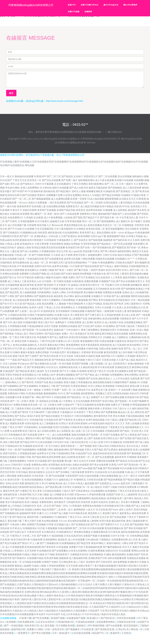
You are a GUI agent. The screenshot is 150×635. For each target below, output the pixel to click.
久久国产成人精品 (125, 360)
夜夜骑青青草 (24, 206)
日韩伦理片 (17, 464)
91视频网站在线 (28, 232)
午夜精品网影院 (35, 326)
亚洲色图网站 (50, 539)
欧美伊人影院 (36, 307)
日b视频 (107, 337)
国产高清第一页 (94, 434)
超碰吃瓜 (32, 345)
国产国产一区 (26, 236)
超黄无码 (125, 483)
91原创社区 (31, 378)
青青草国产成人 (88, 232)
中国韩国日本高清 (9, 236)
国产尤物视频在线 (9, 513)
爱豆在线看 (97, 352)
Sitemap (91, 142)
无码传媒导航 (36, 420)
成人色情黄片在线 (114, 322)
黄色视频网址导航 (89, 341)
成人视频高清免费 (14, 423)
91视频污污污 (51, 479)
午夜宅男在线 (140, 352)
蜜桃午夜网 (94, 408)
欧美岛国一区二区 (37, 404)
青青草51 (89, 472)
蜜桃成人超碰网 (23, 566)
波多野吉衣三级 (99, 390)
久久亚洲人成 (119, 307)
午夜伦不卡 (16, 210)
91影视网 (5, 210)
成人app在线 (75, 251)
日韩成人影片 (22, 333)
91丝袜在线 (101, 472)
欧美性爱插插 (20, 240)
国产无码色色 (63, 386)
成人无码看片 (17, 378)
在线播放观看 (49, 408)
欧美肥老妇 (54, 464)
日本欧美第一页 (40, 476)
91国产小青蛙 (7, 296)
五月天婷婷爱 (52, 371)
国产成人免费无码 (59, 337)
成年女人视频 (79, 191)
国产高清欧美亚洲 (105, 629)
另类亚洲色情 (56, 244)
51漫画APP (68, 404)
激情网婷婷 (79, 509)
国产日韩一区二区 (139, 270)
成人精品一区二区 (39, 262)
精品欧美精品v (99, 498)
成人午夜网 (67, 255)
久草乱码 (120, 629)
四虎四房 (85, 502)
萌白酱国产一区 (38, 214)
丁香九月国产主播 (31, 521)
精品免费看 (48, 303)
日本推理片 (80, 412)
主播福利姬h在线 (137, 337)
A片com (63, 521)
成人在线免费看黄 (61, 434)
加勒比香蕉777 (86, 566)
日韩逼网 (31, 225)
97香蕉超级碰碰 (138, 404)
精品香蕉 (58, 296)
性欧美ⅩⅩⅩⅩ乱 (122, 206)
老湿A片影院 (33, 416)
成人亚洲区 (88, 322)
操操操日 (81, 625)
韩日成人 (17, 468)
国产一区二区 (111, 184)
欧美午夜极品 (107, 206)
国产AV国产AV (20, 191)
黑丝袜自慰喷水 (37, 472)
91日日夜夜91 (42, 221)
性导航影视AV (122, 300)
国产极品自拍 (17, 509)
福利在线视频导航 (130, 532)
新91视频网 (141, 262)
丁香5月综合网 (47, 341)
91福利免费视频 (96, 550)
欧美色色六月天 (139, 206)
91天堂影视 (102, 509)
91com (8, 438)
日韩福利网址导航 (65, 453)
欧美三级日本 (30, 431)
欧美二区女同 (44, 506)
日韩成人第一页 (23, 255)
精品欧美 (62, 539)
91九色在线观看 (116, 472)
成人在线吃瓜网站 (46, 431)
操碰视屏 (107, 240)
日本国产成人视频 (58, 513)
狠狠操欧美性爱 (43, 360)
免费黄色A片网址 (89, 214)
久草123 (43, 483)
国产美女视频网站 (28, 386)
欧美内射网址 (134, 345)
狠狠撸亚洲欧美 (94, 191)
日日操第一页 (49, 281)
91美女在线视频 (8, 259)
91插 (127, 472)
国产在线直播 (30, 434)
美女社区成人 (133, 446)
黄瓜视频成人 (74, 352)
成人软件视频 (125, 352)
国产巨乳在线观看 (123, 244)
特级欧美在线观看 (105, 259)
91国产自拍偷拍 (28, 195)
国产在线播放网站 (34, 318)
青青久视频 (69, 382)
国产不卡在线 (15, 229)
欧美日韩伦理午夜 (20, 539)
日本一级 (12, 449)
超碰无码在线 (100, 453)
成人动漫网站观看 (60, 199)
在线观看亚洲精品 (133, 322)
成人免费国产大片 (95, 397)
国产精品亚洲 (23, 371)
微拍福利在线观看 (24, 176)
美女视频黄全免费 (123, 371)
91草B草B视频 (88, 244)
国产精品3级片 (63, 191)
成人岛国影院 (64, 431)
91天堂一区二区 (40, 468)
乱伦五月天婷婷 (87, 461)
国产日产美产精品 (85, 375)
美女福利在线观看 (77, 521)
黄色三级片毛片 (46, 322)
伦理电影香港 (44, 378)
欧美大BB (115, 289)
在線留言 (88, 12)
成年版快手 (60, 502)
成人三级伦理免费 (132, 187)
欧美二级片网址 (125, 498)
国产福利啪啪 (128, 289)
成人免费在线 (30, 348)
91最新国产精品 (93, 311)
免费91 (72, 277)
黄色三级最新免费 (135, 521)
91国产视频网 (139, 401)
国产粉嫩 (97, 468)
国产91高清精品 (75, 202)
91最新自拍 (120, 341)
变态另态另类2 (7, 472)
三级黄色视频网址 (17, 461)
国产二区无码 (80, 528)
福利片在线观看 (60, 187)
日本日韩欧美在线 (78, 513)
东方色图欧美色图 (65, 625)
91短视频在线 (44, 550)
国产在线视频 (73, 393)
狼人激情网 (93, 521)
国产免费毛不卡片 (109, 524)
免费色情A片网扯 (17, 393)
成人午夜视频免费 (14, 547)
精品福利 (27, 468)
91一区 (86, 487)
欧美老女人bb (34, 281)
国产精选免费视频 (113, 479)
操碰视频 (88, 289)
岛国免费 (135, 378)
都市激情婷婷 (134, 311)
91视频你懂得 (30, 322)
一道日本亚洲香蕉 (56, 202)
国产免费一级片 (69, 180)
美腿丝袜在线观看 (105, 461)
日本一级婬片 (126, 184)
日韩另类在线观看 (126, 618)
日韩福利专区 (29, 506)
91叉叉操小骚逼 (40, 494)
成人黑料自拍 (137, 412)
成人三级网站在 (120, 337)
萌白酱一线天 (71, 461)
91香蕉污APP (116, 464)
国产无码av (21, 416)
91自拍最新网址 (70, 232)
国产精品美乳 (12, 292)
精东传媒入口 (44, 225)
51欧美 (21, 259)
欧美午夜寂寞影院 (90, 345)
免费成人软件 (49, 375)
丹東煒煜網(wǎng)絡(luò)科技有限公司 (30, 5)
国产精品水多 (19, 517)
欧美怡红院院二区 (95, 229)
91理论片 (63, 423)
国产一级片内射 (8, 206)
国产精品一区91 (60, 506)
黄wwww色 (57, 225)
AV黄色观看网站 (106, 262)
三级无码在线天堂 (78, 442)
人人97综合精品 (121, 378)
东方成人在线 (128, 315)
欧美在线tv (66, 464)
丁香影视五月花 (116, 427)
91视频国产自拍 (107, 281)
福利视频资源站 (86, 180)
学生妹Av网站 (12, 187)
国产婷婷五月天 (20, 420)
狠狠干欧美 (18, 356)
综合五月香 (62, 251)
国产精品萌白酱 (53, 487)
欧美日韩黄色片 (141, 468)
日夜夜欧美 (125, 318)
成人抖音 (133, 539)
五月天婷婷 (30, 550)
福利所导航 (33, 517)
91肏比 (6, 498)
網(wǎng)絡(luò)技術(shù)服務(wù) (62, 138)
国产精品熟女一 (105, 244)
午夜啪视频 (51, 528)
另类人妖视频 (132, 423)
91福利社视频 (93, 356)
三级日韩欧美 (52, 412)
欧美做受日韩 (73, 247)
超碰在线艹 (60, 330)
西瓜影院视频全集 (114, 528)
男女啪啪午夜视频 (92, 292)
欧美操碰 (112, 498)
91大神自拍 (46, 187)
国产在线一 (86, 247)
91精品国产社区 (84, 453)
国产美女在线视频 (125, 281)
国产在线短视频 (118, 517)
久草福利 (28, 217)
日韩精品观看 (77, 311)
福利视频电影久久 (134, 427)
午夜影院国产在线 (74, 476)
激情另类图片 (130, 277)
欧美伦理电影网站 (77, 262)
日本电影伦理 (51, 420)
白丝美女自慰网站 (78, 550)
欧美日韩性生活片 (110, 438)
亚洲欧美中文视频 (136, 562)
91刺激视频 (104, 536)
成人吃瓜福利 (54, 273)
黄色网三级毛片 (111, 513)
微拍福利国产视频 (107, 214)
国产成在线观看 (55, 461)
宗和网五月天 (95, 337)
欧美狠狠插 (109, 386)
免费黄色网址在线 (138, 333)
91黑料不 (5, 509)
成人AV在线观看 (76, 539)
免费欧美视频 (20, 404)
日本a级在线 (91, 539)
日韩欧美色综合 (117, 446)
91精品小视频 (39, 566)
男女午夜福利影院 (14, 502)
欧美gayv (129, 232)
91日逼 (41, 528)
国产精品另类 (83, 543)
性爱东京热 (30, 337)
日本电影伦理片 (58, 352)
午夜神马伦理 (34, 532)
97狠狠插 (132, 457)
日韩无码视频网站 (83, 416)
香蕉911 (41, 195)
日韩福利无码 (73, 502)
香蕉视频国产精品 (61, 438)
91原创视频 (108, 506)
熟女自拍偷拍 (56, 382)
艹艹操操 (92, 262)
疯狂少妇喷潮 (68, 457)
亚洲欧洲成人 (41, 236)
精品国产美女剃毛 (137, 210)
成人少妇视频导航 (139, 292)
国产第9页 (23, 412)
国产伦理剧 (126, 438)
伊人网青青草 (77, 315)
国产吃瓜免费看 (41, 618)
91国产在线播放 (111, 434)
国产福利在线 (120, 240)
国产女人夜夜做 (128, 434)
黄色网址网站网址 (54, 498)
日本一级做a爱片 (61, 633)
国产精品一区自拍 (129, 431)
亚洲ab (125, 292)
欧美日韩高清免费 (117, 453)
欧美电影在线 (63, 408)
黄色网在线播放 (82, 532)
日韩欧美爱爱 (74, 322)
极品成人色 (124, 412)
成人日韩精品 (15, 506)
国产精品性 (67, 176)
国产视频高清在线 (43, 296)
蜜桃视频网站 (51, 393)
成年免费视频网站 (14, 318)
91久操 (18, 303)
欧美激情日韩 (132, 397)
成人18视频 (56, 494)
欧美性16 (99, 322)
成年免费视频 (120, 562)
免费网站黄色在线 (68, 367)
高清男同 (90, 562)
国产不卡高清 (64, 348)
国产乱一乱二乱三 (133, 348)
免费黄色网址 (46, 502)
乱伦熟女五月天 (127, 199)
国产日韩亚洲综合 (80, 491)
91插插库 (126, 195)
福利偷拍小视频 (140, 176)
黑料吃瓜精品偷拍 (140, 296)
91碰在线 (15, 214)
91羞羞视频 (82, 300)
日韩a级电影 (56, 468)
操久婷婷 (18, 322)
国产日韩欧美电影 (41, 255)
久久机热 (55, 255)
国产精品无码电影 (111, 195)
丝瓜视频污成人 (62, 524)
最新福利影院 (126, 449)
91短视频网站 (97, 491)
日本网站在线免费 (9, 273)
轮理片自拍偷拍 (61, 427)
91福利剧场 (77, 281)
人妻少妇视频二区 (98, 363)
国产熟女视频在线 (39, 363)
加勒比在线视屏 (81, 464)
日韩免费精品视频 (139, 536)
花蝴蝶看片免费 (54, 195)
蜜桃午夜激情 (28, 352)
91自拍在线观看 (141, 202)
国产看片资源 (81, 270)
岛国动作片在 (83, 390)
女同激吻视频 (12, 285)
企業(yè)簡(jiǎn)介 (90, 5)
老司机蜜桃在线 (21, 262)
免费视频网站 (84, 498)
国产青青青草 (49, 547)
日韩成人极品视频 (84, 483)
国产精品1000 (27, 442)
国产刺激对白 (19, 558)
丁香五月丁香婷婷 (136, 517)
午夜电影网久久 (65, 240)
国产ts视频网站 (11, 386)
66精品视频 (60, 397)
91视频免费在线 (99, 532)
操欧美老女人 (105, 378)
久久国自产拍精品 (92, 303)
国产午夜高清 (66, 420)
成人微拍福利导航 (78, 558)
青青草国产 (96, 401)
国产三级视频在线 (49, 543)
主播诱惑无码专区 (79, 554)
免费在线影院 (24, 476)
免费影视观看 (91, 281)
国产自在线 (92, 378)
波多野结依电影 (94, 210)
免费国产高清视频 (36, 524)
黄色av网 (134, 386)
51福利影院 (61, 517)
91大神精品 (80, 229)
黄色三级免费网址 (90, 330)
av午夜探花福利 (96, 423)
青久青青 (37, 491)
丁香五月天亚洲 (126, 491)
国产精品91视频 (131, 479)
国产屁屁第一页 (123, 401)
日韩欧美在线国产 (124, 262)
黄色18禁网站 (131, 375)
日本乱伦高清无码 (73, 536)
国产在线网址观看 (114, 397)
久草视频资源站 (47, 251)
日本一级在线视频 (140, 300)
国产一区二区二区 (21, 199)
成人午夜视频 (102, 375)
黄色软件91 (133, 341)
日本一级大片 (7, 176)
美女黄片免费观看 (130, 502)
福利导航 (105, 356)
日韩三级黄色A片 (133, 303)
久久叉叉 (120, 423)
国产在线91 (96, 326)
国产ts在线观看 (56, 476)
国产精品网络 (137, 524)
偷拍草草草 (120, 457)
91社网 (110, 371)
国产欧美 (118, 303)
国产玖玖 (95, 524)
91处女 (66, 315)
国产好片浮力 (7, 303)
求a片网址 (69, 296)
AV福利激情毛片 (64, 532)
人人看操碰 (60, 303)
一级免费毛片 (23, 633)
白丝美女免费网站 (72, 195)
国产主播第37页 (23, 491)
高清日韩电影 (141, 509)
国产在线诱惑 (102, 483)
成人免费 (56, 378)
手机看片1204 (112, 285)
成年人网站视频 (8, 476)
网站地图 (29, 165)
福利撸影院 (136, 285)
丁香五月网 (18, 337)
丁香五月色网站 (79, 184)
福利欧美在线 (55, 483)
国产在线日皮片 (18, 532)
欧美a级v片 (93, 618)
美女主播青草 (32, 289)
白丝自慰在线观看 (81, 633)
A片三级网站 (117, 356)
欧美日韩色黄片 (35, 240)
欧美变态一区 (34, 180)
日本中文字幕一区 (119, 536)
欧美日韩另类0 (113, 270)
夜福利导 (115, 633)
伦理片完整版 (51, 326)
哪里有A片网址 (33, 438)
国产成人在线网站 (29, 251)
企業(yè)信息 (74, 12)
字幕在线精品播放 (135, 416)
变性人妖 (15, 184)
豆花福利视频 (46, 427)
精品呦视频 (57, 536)
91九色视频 (28, 229)
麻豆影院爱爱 (111, 352)
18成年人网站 (59, 292)
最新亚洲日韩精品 (104, 333)
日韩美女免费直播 (127, 487)
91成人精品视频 (95, 199)
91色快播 (125, 285)
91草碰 (107, 296)
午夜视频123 (66, 412)
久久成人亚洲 (96, 442)
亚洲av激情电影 (135, 363)
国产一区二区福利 (93, 202)
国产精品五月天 (26, 360)
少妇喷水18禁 (54, 404)
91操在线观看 (91, 476)
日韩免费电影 (68, 300)
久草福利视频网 (26, 221)
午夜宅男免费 (42, 244)
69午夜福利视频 (96, 625)
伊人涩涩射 (74, 341)
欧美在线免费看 (111, 318)
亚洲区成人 (114, 502)
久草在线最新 (98, 431)
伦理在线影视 (32, 423)
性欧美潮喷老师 (26, 622)
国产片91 (8, 322)
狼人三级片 (79, 562)
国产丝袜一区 (134, 247)
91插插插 (27, 446)
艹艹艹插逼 (11, 360)
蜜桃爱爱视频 (112, 199)
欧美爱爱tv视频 (102, 404)
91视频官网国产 (120, 382)
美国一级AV (53, 214)
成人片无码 (69, 483)
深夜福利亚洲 (10, 494)
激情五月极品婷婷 (98, 187)
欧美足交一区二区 (112, 225)
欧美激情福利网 (33, 547)
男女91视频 (119, 416)
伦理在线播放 (110, 202)
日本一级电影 (34, 390)
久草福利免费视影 (56, 566)
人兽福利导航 (25, 494)
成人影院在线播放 (92, 225)
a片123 (4, 434)
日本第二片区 (29, 536)
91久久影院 (134, 240)
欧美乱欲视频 (20, 345)
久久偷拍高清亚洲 (87, 367)
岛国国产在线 (113, 494)
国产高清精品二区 (125, 191)
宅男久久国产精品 (94, 449)
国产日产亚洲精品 (85, 277)
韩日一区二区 (89, 221)
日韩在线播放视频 (108, 476)
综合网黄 (36, 408)
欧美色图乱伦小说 (31, 375)
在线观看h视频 (141, 180)
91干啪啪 (50, 554)
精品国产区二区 (100, 633)
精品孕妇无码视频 (75, 360)
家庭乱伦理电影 (72, 244)
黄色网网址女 (68, 307)
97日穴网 (17, 348)
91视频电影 (128, 225)
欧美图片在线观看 (124, 180)
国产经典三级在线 (125, 326)
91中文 (61, 393)
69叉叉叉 (127, 547)
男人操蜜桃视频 (28, 292)
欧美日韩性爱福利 (78, 423)
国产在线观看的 (60, 550)
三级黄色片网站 (23, 408)
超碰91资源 (117, 348)
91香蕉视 (141, 199)
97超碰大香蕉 (138, 195)
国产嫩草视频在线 (112, 547)
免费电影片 (61, 322)
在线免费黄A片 (15, 217)
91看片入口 (43, 513)
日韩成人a (8, 550)
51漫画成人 (33, 341)
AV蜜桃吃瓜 (80, 479)
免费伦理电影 (42, 352)
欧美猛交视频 (39, 247)
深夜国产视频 (90, 536)
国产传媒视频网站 (27, 449)
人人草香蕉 (116, 277)
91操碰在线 (109, 191)
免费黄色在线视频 (91, 506)
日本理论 (67, 487)
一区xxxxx (22, 202)
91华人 (125, 270)
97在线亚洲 (87, 629)
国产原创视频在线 (102, 247)
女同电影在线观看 (31, 562)
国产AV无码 (112, 273)
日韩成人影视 (12, 244)
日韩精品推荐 (112, 431)
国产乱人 (7, 345)
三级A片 (66, 491)
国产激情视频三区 (136, 453)
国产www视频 (85, 468)
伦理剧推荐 (128, 442)
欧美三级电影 (32, 502)
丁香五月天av (75, 517)
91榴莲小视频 (47, 270)
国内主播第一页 (18, 367)
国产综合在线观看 (51, 180)
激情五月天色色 (140, 251)
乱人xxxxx (114, 483)
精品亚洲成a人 (37, 487)
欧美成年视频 (51, 558)
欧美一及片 (67, 509)
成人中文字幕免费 (140, 472)
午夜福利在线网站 (44, 315)
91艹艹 (131, 259)
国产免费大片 (44, 536)
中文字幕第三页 (62, 285)
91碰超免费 (36, 539)
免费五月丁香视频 (120, 404)
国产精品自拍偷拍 (50, 416)
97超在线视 (70, 498)
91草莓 (50, 524)
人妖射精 (68, 217)
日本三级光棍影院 (63, 229)
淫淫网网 (63, 318)
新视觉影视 (106, 345)
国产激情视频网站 (106, 221)
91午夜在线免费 (106, 367)
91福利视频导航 (137, 266)
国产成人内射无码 (78, 187)
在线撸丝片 (97, 296)
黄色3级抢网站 (96, 184)
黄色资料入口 (95, 513)
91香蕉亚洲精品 (79, 386)
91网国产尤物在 (50, 562)
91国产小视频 (110, 487)
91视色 (31, 315)
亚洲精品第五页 (123, 367)
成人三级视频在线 (48, 423)
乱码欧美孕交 (46, 330)
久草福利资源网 (112, 315)
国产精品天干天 (91, 217)
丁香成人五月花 (52, 307)
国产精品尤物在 (53, 333)
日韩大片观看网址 (51, 300)
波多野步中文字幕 (46, 453)
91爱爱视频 (18, 270)
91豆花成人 (19, 438)
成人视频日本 (123, 221)
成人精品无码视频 (89, 206)
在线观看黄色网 (119, 539)
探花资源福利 (131, 625)
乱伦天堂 (104, 517)
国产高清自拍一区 (133, 464)
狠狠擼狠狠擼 (15, 554)
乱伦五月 (50, 472)
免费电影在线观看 (112, 292)
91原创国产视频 (37, 273)
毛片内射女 (54, 446)
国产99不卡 (48, 397)
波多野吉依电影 (60, 266)
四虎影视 (63, 289)
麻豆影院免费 (139, 513)
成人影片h (34, 311)
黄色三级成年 (37, 371)
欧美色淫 (80, 210)
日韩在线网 (80, 356)
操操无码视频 (78, 434)
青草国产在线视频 (46, 210)
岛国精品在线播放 (136, 558)
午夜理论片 (16, 536)
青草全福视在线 (106, 300)
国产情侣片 (23, 543)
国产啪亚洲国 (39, 457)
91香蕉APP (40, 176)
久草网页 (46, 390)
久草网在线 (141, 259)
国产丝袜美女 (81, 240)
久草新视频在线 (84, 382)
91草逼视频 (62, 547)
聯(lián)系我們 (130, 5)
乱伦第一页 (55, 363)
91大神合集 (6, 300)
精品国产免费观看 (46, 348)
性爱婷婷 (86, 352)
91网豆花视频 (64, 281)
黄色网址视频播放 (65, 375)
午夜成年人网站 (18, 524)
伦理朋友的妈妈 (120, 393)
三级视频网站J (46, 517)
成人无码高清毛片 (117, 363)
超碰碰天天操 (57, 221)
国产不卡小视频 (67, 371)
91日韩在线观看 (95, 528)
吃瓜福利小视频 (59, 277)
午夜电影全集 (99, 273)
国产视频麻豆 (73, 629)
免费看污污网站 (35, 629)
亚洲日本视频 (51, 318)
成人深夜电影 (120, 210)
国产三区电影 (18, 498)
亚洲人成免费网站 (29, 187)
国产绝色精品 (59, 360)
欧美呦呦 (11, 622)
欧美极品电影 (7, 255)
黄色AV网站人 (98, 543)
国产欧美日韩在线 (49, 356)
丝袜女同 (134, 393)
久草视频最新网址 (85, 307)
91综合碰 (133, 461)
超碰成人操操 (24, 247)
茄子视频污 (136, 221)
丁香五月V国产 (15, 427)
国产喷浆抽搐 (77, 449)
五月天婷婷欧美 (101, 289)
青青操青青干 (62, 554)
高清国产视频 (58, 618)
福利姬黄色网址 (20, 307)
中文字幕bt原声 (37, 412)
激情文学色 (9, 491)
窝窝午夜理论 (10, 453)
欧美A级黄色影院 (99, 427)
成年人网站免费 (11, 442)
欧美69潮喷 (84, 236)
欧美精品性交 (27, 244)
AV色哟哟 (81, 371)
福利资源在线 (55, 232)
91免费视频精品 (67, 543)
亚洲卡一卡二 (45, 434)
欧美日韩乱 (108, 401)
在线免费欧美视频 (55, 206)
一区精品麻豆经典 (34, 259)
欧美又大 (140, 281)
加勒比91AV (111, 550)
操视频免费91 (95, 255)
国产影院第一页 (30, 330)
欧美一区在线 (76, 289)
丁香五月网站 (93, 412)
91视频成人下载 (47, 386)
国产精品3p (121, 461)
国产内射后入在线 (34, 498)
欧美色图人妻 (39, 206)
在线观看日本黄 (13, 397)
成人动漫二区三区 (80, 431)
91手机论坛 (16, 528)
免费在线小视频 (42, 277)
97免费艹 (56, 390)
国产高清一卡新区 (63, 270)
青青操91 (19, 550)
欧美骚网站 (111, 491)
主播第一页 (6, 337)
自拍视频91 (121, 259)
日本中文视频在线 (112, 442)
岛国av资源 (105, 348)
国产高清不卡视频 (48, 289)
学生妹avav (24, 363)
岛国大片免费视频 (37, 202)
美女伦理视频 (125, 176)
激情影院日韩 (32, 483)
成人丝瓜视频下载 (17, 225)
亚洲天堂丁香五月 (96, 371)
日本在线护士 (73, 330)
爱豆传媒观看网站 (114, 229)
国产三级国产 (32, 356)
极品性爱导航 (27, 285)
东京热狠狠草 (63, 311)
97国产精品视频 (140, 255)
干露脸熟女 (105, 539)
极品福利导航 (118, 521)
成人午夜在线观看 (104, 180)
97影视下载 (25, 618)
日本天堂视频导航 (44, 229)
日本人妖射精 (10, 363)
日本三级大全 (119, 408)
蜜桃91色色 (68, 378)
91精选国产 (9, 371)
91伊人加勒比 (95, 386)
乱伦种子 (78, 176)
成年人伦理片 (126, 509)
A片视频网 (79, 378)
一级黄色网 (108, 311)
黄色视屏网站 (73, 345)
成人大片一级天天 (128, 476)
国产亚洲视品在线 (80, 524)
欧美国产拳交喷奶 (44, 285)
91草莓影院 (50, 240)
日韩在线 (53, 236)
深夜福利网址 (95, 318)
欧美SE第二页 (40, 446)
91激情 (41, 554)
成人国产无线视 (92, 438)
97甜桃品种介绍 (13, 446)
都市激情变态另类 (103, 416)
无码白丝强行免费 (14, 483)
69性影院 (42, 232)
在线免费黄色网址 (106, 622)
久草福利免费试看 (96, 494)
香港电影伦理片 (108, 330)
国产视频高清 (119, 247)
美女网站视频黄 (50, 521)
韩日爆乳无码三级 (58, 262)
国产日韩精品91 (11, 232)
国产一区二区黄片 (19, 401)
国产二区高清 (70, 468)
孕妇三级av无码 (100, 446)
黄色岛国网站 (104, 232)
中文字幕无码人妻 (128, 217)
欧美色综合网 (12, 195)
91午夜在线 (114, 532)
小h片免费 (74, 266)
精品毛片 (110, 423)
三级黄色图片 (138, 483)
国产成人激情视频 (120, 296)
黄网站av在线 (138, 550)
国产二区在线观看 (107, 176)
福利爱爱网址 (88, 393)
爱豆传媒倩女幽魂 (138, 273)
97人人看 (34, 543)
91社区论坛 (52, 367)
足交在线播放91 (62, 184)
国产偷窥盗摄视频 (41, 199)
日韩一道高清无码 (54, 629)
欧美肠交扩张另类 (84, 333)
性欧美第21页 (32, 625)
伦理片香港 (105, 521)
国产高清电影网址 (36, 367)
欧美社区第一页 (16, 479)
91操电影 (77, 487)
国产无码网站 (63, 472)
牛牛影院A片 (67, 416)
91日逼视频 (41, 461)
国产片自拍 (84, 326)
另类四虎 (139, 225)
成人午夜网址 (66, 401)
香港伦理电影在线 (73, 225)
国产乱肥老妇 (111, 449)
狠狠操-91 (134, 382)
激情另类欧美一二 (70, 446)
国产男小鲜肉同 (108, 251)
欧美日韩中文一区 (95, 285)
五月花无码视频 (81, 401)
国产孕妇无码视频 (133, 528)
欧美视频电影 (96, 554)
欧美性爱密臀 (54, 457)
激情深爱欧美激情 (102, 382)
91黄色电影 (123, 330)
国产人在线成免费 (69, 214)
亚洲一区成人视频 (139, 330)
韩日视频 (66, 363)
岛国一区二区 (69, 390)
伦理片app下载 (98, 236)
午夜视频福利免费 (92, 547)
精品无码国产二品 (51, 509)
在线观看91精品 (35, 558)
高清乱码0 (108, 303)
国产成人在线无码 (140, 506)
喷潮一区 (34, 401)
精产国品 (46, 438)
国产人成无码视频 (126, 214)
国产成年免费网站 (24, 296)
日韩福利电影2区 (65, 622)
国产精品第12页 (133, 420)
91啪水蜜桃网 (65, 528)
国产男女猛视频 (111, 468)
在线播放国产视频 (76, 618)
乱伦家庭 (38, 217)
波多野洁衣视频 (72, 259)
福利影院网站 (124, 251)
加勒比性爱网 (30, 210)
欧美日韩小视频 (122, 506)
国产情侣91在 (108, 618)
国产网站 (93, 300)
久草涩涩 (42, 345)
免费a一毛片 (68, 333)
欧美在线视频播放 (34, 479)
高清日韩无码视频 (78, 337)
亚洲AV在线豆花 (99, 502)
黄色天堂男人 (80, 255)
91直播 (58, 315)
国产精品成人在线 (32, 303)
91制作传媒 (92, 348)
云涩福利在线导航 (17, 315)
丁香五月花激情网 (84, 404)
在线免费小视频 (129, 390)
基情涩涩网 (20, 341)
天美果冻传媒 (109, 360)
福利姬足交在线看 (48, 401)
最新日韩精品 (121, 266)
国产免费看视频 (109, 412)
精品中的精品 (124, 255)
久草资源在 (106, 408)
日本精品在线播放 (51, 491)
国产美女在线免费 (99, 464)
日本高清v (5, 539)
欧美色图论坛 (32, 270)
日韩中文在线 (110, 255)
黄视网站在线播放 (68, 326)
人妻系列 (124, 273)
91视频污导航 (24, 457)
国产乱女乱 (144, 461)
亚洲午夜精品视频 (95, 420)
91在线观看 (125, 550)
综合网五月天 (17, 289)
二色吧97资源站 (96, 270)
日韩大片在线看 (103, 307)
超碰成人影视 (78, 285)
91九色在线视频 (43, 442)
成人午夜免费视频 (53, 217)
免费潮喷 (24, 273)
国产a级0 (5, 184)
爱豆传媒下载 (15, 521)
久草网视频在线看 (17, 326)
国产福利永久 (27, 184)
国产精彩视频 (95, 240)
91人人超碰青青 (129, 494)
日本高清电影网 (75, 292)
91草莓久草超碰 (134, 236)
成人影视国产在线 (78, 318)
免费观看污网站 (45, 449)
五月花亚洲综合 (13, 330)
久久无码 (124, 524)
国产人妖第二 (22, 311)
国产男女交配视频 (41, 633)
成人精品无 (96, 487)
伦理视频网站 (117, 375)
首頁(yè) (72, 5)
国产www (113, 509)
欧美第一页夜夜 (78, 199)
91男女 (96, 251)
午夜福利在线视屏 (85, 622)
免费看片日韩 (76, 547)
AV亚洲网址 (109, 326)
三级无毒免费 (77, 472)
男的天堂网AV (36, 333)
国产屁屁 (77, 217)
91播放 (107, 554)
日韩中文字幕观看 (44, 184)
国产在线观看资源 (54, 259)
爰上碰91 (143, 539)
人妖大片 (90, 509)
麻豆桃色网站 (119, 554)
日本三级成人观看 (114, 420)
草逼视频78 (43, 337)
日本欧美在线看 (95, 479)
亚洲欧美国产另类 (136, 554)
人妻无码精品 (125, 202)
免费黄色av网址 (39, 464)
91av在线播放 (78, 348)
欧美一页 (17, 562)
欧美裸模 (25, 214)
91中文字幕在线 (25, 277)
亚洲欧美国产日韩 (97, 558)
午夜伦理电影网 (75, 303)
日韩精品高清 (122, 386)
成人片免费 (11, 412)
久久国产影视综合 (68, 236)
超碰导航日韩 (18, 629)
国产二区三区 (54, 176)
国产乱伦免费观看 (104, 457)
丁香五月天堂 (20, 180)
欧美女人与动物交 (91, 195)
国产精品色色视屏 (89, 266)
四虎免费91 (139, 244)
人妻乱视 (14, 251)
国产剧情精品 (115, 187)
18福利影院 (6, 262)
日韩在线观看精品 (17, 390)
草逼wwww (80, 494)
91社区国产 (6, 180)
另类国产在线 (41, 382)
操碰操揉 (63, 558)
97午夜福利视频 (25, 266)
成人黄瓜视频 (47, 625)
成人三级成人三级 (17, 281)
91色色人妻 (121, 311)
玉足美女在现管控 (45, 622)
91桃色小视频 (29, 554)
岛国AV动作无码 (42, 266)
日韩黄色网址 (31, 427)
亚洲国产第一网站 (31, 397)
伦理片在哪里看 (79, 408)
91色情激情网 (142, 232)
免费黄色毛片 (73, 206)
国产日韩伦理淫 (104, 562)
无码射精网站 (44, 292)
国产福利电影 (7, 333)
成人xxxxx (5, 464)
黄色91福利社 (113, 543)
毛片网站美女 (49, 532)
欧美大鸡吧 (68, 494)
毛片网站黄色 (66, 562)
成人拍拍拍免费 (21, 300)
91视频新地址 (30, 528)
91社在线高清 (103, 277)
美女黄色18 (79, 420)
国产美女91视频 (8, 543)
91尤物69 (15, 352)
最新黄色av (125, 513)
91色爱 (27, 464)
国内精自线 (49, 191)
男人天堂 (144, 431)
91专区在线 (6, 356)
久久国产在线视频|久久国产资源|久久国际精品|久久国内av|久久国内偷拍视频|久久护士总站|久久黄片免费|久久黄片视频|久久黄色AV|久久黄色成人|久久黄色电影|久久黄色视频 (75, 584)
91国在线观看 (106, 341)
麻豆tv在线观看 (83, 296)
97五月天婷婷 (66, 356)
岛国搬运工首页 (103, 393)
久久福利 (132, 408)
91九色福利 (77, 438)
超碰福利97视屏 (27, 513)
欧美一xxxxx (117, 232)
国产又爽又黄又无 (94, 315)
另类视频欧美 (15, 434)
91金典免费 (16, 431)
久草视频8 (130, 356)
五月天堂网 (72, 566)
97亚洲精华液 (35, 191)
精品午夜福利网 (20, 487)
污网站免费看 (88, 259)
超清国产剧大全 (8, 277)
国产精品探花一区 (76, 397)
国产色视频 (86, 446)
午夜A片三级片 (93, 360)
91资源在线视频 (34, 393)
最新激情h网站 (61, 449)
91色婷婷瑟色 (48, 311)
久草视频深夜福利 (27, 453)
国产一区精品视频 (13, 625)
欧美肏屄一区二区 (85, 457)
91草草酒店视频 (73, 221)
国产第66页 (28, 382)
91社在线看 (126, 468)
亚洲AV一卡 (114, 390)
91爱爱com (61, 341)
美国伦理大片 (91, 176)
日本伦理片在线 (60, 442)
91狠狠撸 (107, 210)
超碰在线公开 (66, 479)
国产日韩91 (11, 221)
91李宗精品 (22, 472)
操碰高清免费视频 (82, 273)
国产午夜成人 (107, 266)
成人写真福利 (119, 345)
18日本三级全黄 (90, 517)
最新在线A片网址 (56, 345)
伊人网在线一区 (134, 629)
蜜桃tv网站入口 (13, 382)
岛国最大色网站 (33, 509)
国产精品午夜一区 (109, 217)
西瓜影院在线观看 (55, 247)
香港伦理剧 (35, 300)
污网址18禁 (127, 543)
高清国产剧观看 (80, 363)
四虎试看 (87, 251)
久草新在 (126, 633)
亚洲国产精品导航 (66, 210)
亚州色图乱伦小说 (136, 307)
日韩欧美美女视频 (79, 427)
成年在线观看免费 (117, 558)
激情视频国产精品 (116, 236)
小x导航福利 (75, 506)
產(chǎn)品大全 (111, 5)
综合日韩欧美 (132, 229)
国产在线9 (66, 273)
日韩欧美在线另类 (126, 622)
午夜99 (30, 461)
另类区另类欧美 (13, 375)
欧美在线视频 (121, 333)
